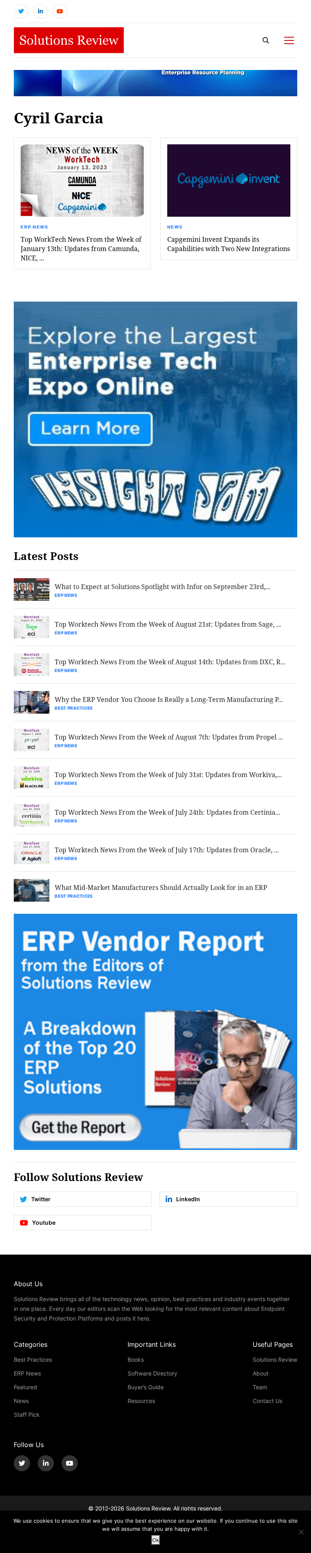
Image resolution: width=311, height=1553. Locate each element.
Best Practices (74, 708)
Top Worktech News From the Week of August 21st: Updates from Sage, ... (168, 624)
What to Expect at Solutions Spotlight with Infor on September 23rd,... (163, 586)
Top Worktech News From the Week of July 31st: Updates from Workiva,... (168, 774)
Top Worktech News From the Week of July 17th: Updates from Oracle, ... (167, 849)
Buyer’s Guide (146, 1387)
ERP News (34, 227)
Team (260, 1387)
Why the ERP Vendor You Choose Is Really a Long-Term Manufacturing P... (169, 699)
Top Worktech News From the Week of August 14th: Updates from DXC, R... (170, 661)
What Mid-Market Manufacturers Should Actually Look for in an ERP (161, 887)
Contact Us (267, 1401)
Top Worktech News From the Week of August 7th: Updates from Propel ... (169, 737)
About (260, 1373)
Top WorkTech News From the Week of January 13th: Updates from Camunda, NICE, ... (81, 248)
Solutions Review (275, 1359)
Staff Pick (27, 1414)
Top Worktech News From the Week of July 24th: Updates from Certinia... (167, 812)
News (175, 227)
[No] (301, 1532)
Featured (25, 1387)
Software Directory (152, 1373)
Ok (155, 1540)
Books (136, 1359)
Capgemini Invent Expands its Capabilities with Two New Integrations (228, 244)
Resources (141, 1401)
